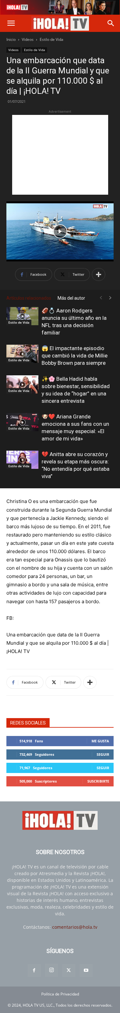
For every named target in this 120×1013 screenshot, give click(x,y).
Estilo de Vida (51, 39)
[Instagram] (51, 970)
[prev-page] (101, 298)
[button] (11, 23)
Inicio (11, 39)
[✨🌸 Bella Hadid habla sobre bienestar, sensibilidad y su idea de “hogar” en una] (22, 384)
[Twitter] (68, 970)
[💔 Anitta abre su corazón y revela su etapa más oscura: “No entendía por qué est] (22, 460)
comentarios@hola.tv (74, 927)
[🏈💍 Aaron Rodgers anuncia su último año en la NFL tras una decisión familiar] (22, 316)
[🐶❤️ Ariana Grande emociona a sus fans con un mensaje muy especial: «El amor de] (22, 422)
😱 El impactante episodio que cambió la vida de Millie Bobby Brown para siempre (75, 355)
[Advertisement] (60, 155)
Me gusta (100, 741)
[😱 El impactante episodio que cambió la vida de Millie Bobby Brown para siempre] (22, 354)
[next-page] (110, 298)
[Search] (111, 23)
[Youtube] (86, 970)
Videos (28, 39)
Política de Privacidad (60, 994)
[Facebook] (34, 970)
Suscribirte (98, 781)
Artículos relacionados (28, 298)
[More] (98, 274)
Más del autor (71, 298)
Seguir (103, 754)
